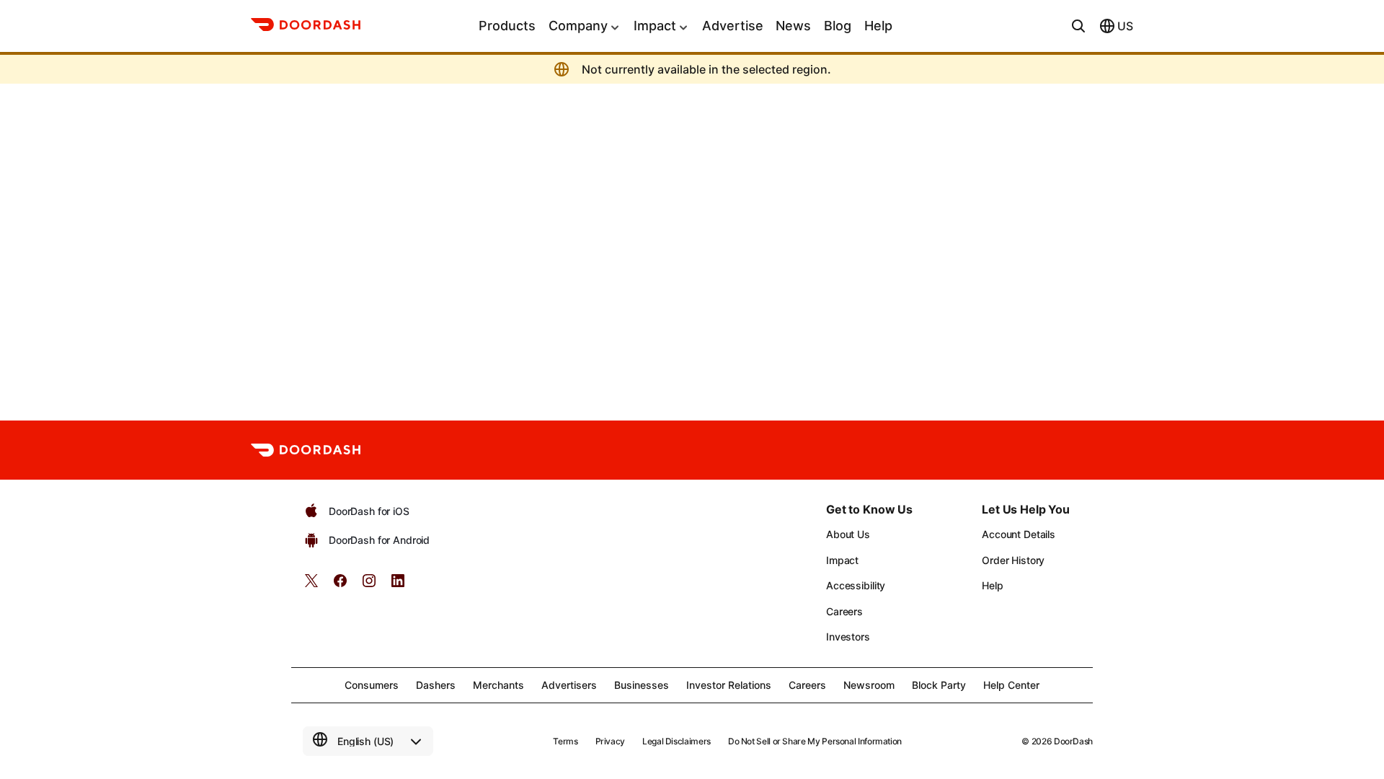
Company (578, 25)
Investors (848, 636)
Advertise (732, 25)
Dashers (436, 685)
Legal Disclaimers (676, 741)
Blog (837, 25)
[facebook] (340, 585)
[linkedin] (398, 585)
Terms (565, 741)
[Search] (1078, 26)
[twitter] (311, 585)
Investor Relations (728, 685)
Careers (844, 611)
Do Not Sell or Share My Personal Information (815, 741)
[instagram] (369, 585)
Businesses (641, 685)
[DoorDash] (305, 26)
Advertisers (569, 685)
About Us (848, 534)
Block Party (939, 685)
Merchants (498, 685)
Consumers (372, 685)
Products (507, 25)
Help (878, 25)
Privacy (610, 741)
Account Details (1018, 534)
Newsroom (869, 685)
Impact (655, 25)
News (793, 25)
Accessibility (855, 585)
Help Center (1011, 685)
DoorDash (1073, 741)
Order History (1013, 560)
